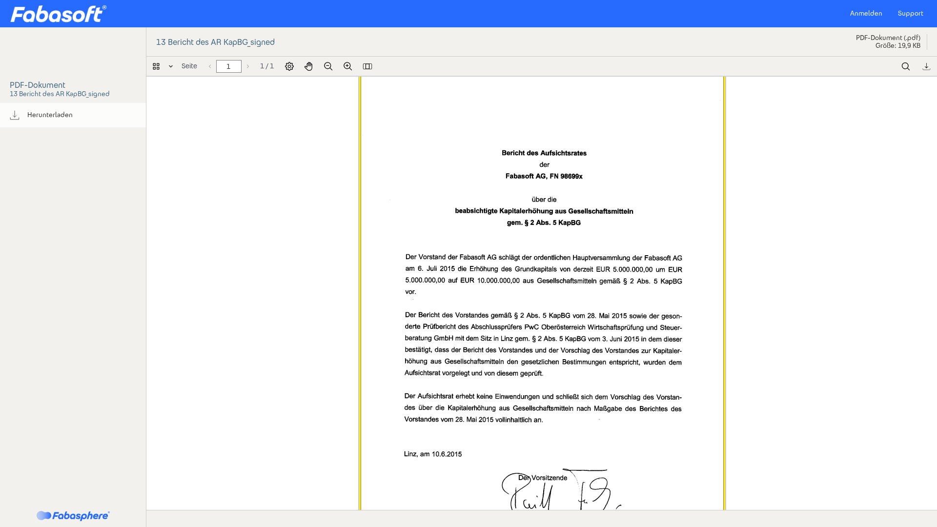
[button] (58, 13)
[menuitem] (73, 115)
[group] (73, 115)
